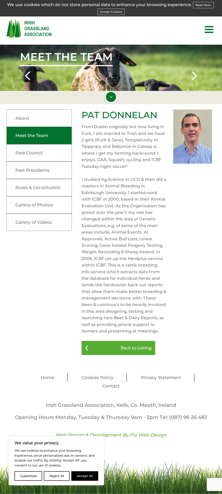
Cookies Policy (97, 377)
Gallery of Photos (34, 205)
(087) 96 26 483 (188, 417)
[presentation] (27, 76)
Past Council (29, 152)
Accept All (85, 476)
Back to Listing (136, 347)
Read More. (203, 5)
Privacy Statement (161, 377)
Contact (111, 386)
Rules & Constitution (38, 187)
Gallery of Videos (33, 222)
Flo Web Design (148, 435)
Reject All (56, 476)
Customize (28, 476)
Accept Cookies (111, 11)
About (22, 118)
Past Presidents (32, 170)
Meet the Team (31, 135)
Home (47, 377)
